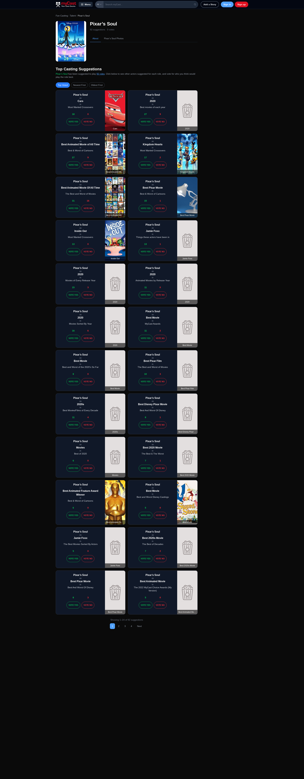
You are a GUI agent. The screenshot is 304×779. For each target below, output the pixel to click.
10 (145, 374)
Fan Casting (62, 15)
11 (145, 287)
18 (73, 114)
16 (88, 200)
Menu (88, 4)
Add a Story (209, 4)
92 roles (101, 74)
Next (139, 626)
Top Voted (63, 85)
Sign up (241, 4)
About (95, 38)
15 (145, 200)
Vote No (88, 122)
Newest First (79, 85)
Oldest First (97, 85)
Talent (73, 15)
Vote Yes (73, 122)
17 (145, 157)
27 (145, 114)
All (98, 4)
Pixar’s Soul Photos (114, 38)
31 (73, 200)
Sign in (227, 4)
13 (73, 244)
